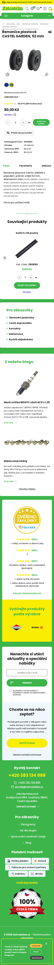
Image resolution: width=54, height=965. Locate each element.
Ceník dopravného (20, 323)
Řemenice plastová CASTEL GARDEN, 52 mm (20, 29)
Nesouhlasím (37, 958)
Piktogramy (28, 824)
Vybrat (36, 952)
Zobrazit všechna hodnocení (27, 593)
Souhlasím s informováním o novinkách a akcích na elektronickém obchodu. (29, 693)
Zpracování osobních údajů (28, 836)
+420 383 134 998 (27, 775)
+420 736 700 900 (29, 782)
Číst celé (8, 422)
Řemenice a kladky (30, 24)
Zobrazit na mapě (26, 806)
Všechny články (27, 489)
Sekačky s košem (10, 27)
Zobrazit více (11, 96)
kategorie (27, 15)
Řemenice (44, 24)
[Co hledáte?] (27, 9)
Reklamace (16, 334)
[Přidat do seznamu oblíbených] (8, 74)
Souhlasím (36, 946)
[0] (32, 8)
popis (6, 166)
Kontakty (15, 328)
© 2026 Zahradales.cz (17, 934)
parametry (25, 166)
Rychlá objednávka (21, 339)
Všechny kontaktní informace (27, 754)
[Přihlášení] (45, 8)
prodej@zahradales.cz (29, 787)
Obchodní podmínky (21, 317)
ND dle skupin (28, 830)
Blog (28, 842)
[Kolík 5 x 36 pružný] (27, 247)
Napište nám (27, 743)
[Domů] (3, 23)
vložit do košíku (41, 122)
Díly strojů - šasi (13, 24)
